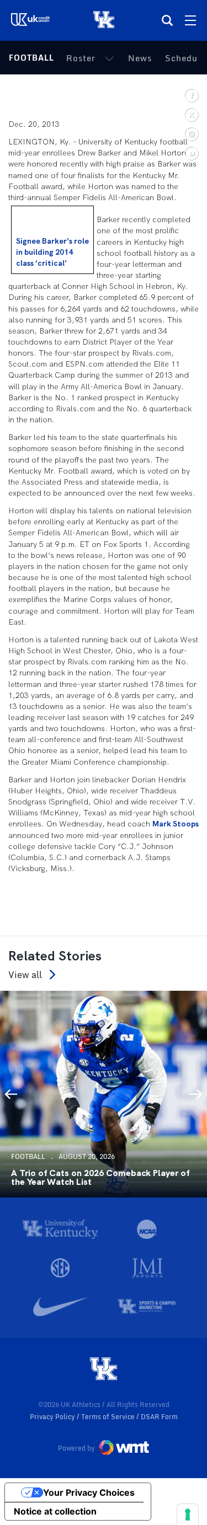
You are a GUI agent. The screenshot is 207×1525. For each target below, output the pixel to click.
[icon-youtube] (191, 153)
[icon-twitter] (191, 114)
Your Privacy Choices (89, 1492)
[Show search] (167, 20)
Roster (80, 58)
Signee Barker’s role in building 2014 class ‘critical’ (52, 252)
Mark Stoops (175, 824)
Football (31, 57)
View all (25, 974)
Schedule (185, 58)
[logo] (104, 1369)
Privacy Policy (53, 1416)
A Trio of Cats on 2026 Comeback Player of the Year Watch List (100, 1177)
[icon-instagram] (191, 134)
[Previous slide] (11, 1094)
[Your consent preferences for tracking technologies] (187, 1514)
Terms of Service (108, 1416)
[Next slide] (196, 1094)
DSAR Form (159, 1416)
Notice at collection (55, 1511)
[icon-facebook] (191, 95)
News (140, 58)
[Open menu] (190, 20)
